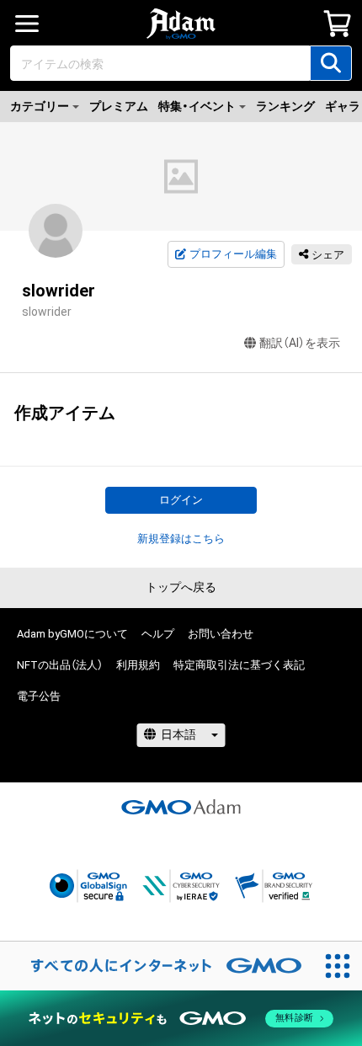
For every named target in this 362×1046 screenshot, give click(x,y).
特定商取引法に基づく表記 (239, 665)
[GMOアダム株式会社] (181, 806)
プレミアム (118, 106)
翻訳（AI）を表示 (299, 343)
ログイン (181, 500)
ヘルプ (157, 633)
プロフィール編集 (233, 254)
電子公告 (39, 696)
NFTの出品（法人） (60, 665)
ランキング (285, 106)
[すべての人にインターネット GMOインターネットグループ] (156, 966)
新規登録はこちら (181, 538)
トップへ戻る (181, 587)
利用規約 (138, 665)
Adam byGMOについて (72, 633)
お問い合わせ (220, 633)
